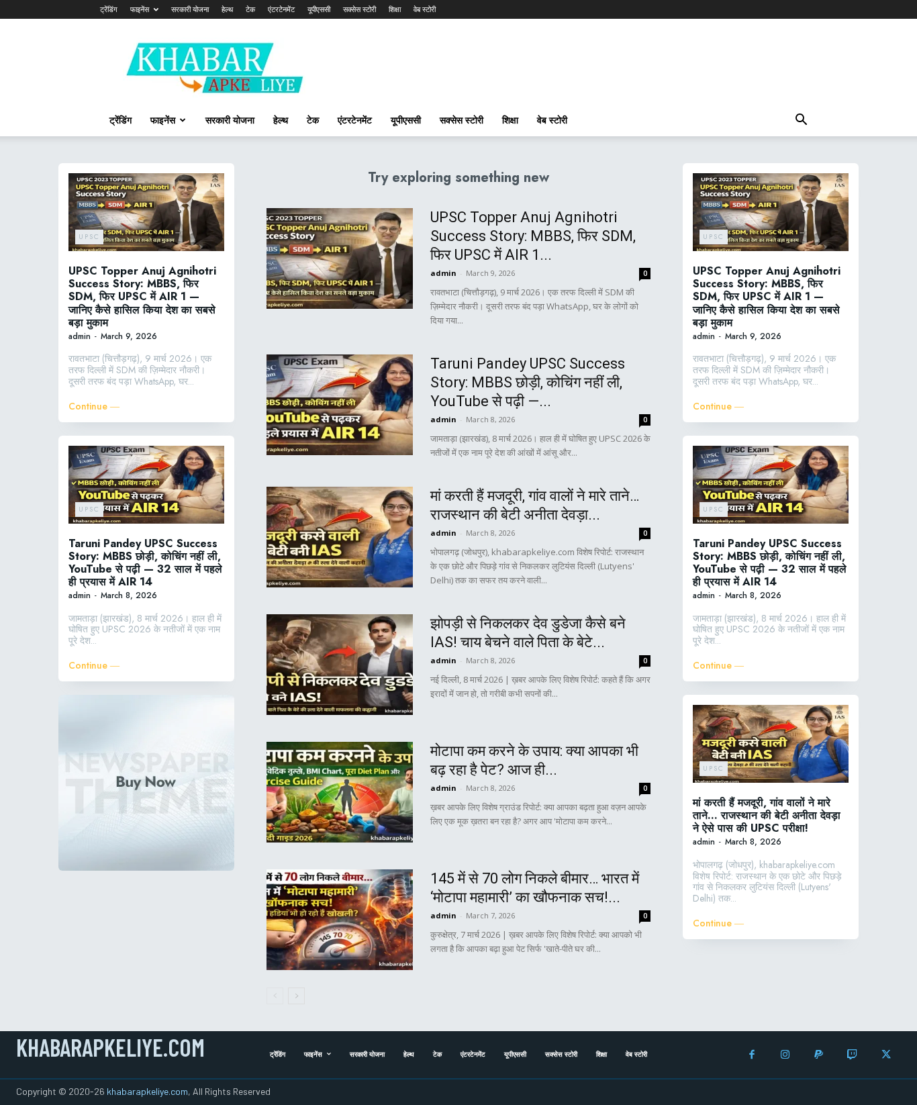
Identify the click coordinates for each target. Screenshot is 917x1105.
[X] (886, 1055)
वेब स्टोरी (425, 9)
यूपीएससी (318, 9)
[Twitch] (852, 1055)
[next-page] (296, 996)
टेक (250, 9)
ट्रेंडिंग (108, 9)
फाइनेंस (139, 9)
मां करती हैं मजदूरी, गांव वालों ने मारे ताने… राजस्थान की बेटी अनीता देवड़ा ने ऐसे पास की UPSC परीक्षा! (766, 815)
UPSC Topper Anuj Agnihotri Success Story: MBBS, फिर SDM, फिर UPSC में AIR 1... (533, 236)
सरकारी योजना (190, 9)
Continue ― (93, 406)
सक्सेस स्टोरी (359, 9)
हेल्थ (227, 9)
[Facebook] (751, 1055)
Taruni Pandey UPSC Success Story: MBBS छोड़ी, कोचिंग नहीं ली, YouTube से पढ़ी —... (527, 382)
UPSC (89, 237)
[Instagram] (785, 1055)
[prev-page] (275, 996)
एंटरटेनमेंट (281, 9)
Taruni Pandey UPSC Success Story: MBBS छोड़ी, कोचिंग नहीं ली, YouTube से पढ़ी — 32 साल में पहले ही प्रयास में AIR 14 (145, 563)
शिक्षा (395, 9)
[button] (801, 121)
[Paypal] (819, 1055)
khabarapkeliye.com (147, 1091)
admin (79, 336)
